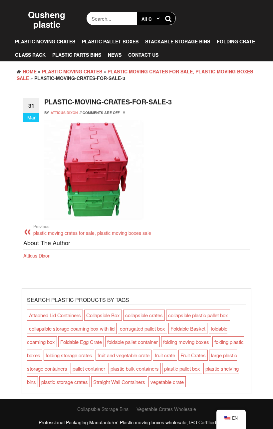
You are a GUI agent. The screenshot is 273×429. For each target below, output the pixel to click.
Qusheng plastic (46, 19)
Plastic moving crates (45, 41)
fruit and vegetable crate (123, 355)
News (115, 54)
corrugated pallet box (142, 328)
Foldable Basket (187, 328)
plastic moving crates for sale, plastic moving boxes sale (92, 230)
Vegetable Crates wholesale (166, 409)
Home (30, 71)
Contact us (143, 54)
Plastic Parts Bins (76, 54)
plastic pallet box (182, 368)
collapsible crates (144, 315)
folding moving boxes (186, 341)
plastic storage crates (64, 381)
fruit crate (165, 355)
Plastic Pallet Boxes (110, 41)
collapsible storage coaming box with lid (72, 328)
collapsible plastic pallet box (198, 315)
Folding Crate (236, 41)
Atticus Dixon (64, 112)
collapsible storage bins (103, 409)
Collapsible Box (103, 315)
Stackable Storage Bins (177, 41)
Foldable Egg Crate (81, 341)
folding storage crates (69, 355)
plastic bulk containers (135, 368)
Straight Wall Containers (119, 381)
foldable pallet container (132, 341)
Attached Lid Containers (55, 315)
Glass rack (30, 54)
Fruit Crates (193, 355)
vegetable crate (167, 381)
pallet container (89, 368)
